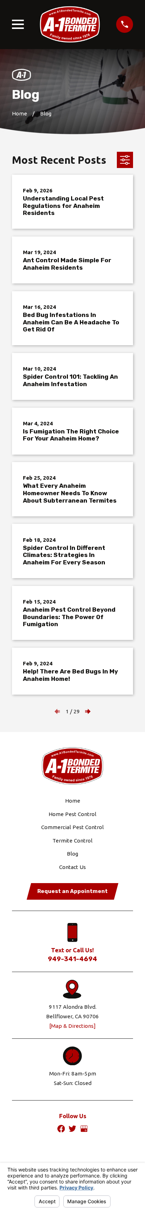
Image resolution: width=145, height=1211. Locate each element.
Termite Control (72, 841)
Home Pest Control (72, 814)
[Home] (69, 24)
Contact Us (72, 867)
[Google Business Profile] (84, 1128)
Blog (72, 854)
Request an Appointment (72, 891)
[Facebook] (61, 1128)
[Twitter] (72, 1128)
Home (72, 801)
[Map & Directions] (72, 1026)
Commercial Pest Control (72, 827)
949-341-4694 (72, 959)
